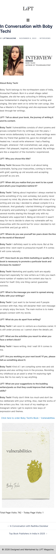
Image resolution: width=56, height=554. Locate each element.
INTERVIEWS (45, 38)
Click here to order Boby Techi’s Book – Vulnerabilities (28, 418)
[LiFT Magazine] (28, 9)
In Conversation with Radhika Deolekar (29, 526)
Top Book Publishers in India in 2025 (27, 533)
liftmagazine (9, 38)
